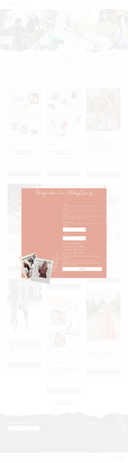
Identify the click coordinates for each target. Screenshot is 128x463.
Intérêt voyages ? (74, 246)
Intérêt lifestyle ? (73, 253)
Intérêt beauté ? (73, 250)
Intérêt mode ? (73, 243)
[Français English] (82, 238)
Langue (65, 235)
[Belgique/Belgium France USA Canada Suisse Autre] (82, 230)
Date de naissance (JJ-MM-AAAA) (74, 218)
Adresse (65, 226)
